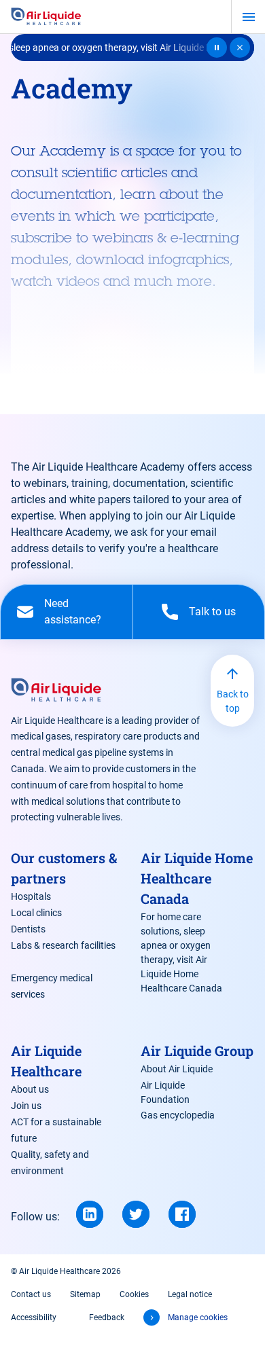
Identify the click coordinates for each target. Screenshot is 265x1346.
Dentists (28, 929)
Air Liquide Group (197, 1050)
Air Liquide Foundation (165, 1092)
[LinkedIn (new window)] (89, 1214)
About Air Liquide (177, 1068)
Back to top (233, 701)
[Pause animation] (217, 47)
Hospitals (31, 896)
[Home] (46, 16)
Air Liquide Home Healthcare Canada (197, 878)
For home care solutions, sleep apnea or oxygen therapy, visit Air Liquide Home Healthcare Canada (181, 952)
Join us (26, 1105)
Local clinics (36, 912)
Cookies (134, 1294)
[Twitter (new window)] (135, 1214)
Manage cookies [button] (198, 1317)
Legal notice (190, 1294)
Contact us (31, 1294)
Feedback (106, 1317)
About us (30, 1089)
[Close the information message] (240, 47)
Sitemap (85, 1294)
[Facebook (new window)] (182, 1214)
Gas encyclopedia (178, 1115)
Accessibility (33, 1317)
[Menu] (248, 17)
